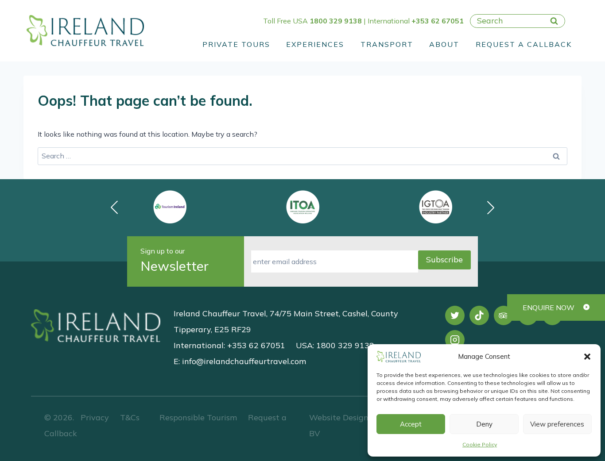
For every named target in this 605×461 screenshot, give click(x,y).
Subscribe (444, 259)
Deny (484, 424)
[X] (455, 315)
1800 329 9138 (336, 20)
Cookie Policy (479, 444)
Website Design (338, 417)
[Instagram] (455, 340)
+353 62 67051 (437, 20)
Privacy (95, 417)
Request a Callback (524, 44)
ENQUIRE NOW (548, 307)
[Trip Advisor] (503, 315)
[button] (587, 356)
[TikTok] (479, 315)
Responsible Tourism (198, 417)
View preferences (557, 424)
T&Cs (129, 417)
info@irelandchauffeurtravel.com (244, 361)
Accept (411, 424)
